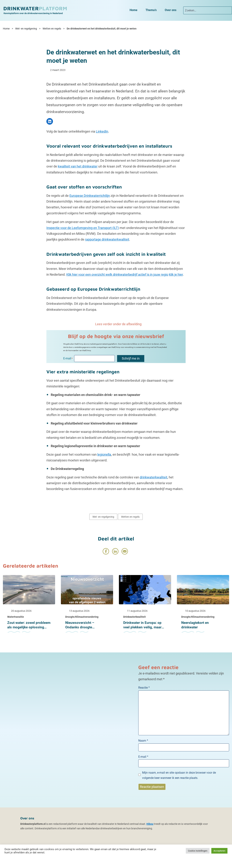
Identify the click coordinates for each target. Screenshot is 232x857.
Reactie (144, 687)
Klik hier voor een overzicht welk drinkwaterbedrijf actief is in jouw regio (117, 274)
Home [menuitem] (133, 10)
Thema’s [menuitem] (151, 10)
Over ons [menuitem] (170, 10)
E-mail (143, 756)
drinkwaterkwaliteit (153, 477)
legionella (104, 454)
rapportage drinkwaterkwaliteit (107, 239)
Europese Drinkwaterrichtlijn (89, 196)
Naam (143, 740)
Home (6, 28)
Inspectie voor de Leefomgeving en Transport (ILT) (82, 228)
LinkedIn (102, 131)
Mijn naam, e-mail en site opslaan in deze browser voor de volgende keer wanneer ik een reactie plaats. (179, 775)
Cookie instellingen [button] (197, 850)
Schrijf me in (131, 358)
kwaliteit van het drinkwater (78, 166)
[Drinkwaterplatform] (35, 10)
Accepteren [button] (219, 850)
